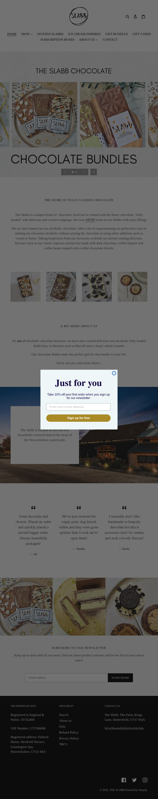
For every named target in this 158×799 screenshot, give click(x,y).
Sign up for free (78, 418)
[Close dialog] (114, 373)
